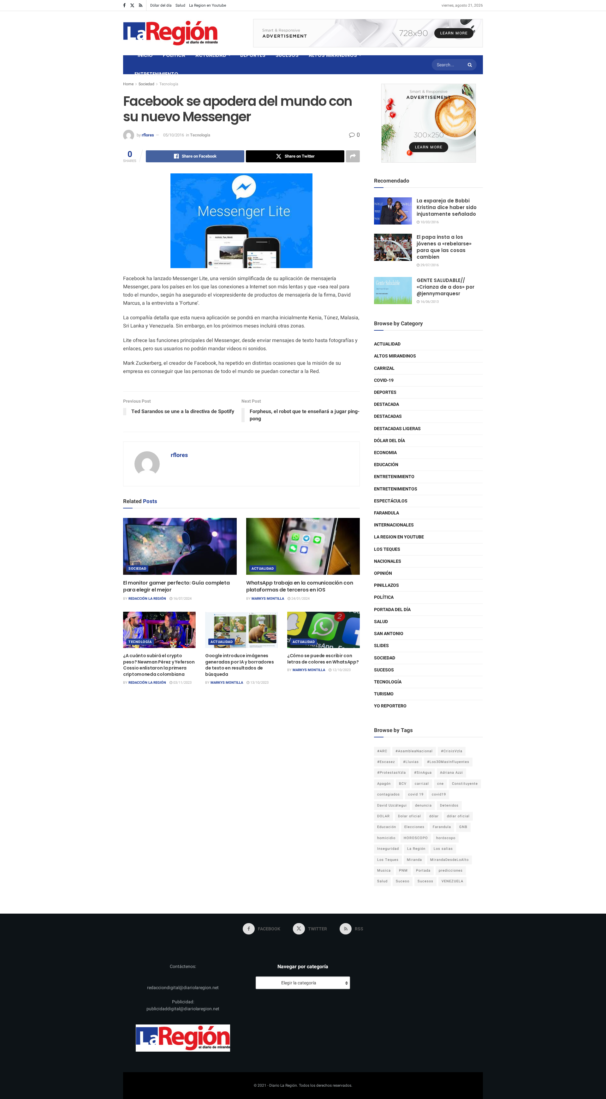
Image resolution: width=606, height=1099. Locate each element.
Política (384, 597)
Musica (384, 870)
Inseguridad (388, 848)
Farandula (386, 513)
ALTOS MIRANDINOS (333, 55)
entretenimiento (394, 476)
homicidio (386, 838)
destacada (386, 404)
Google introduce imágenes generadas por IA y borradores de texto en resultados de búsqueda (239, 664)
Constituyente (465, 783)
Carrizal (384, 368)
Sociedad (146, 84)
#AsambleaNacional (414, 751)
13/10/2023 (259, 682)
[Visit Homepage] (170, 33)
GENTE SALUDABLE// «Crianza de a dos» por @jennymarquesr (445, 287)
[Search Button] (471, 64)
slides (381, 645)
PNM (403, 870)
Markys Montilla (268, 598)
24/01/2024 (300, 598)
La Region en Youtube (207, 5)
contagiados (388, 794)
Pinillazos (386, 585)
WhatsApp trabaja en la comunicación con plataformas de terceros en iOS (299, 586)
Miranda (414, 859)
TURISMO (384, 694)
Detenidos (449, 805)
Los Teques (387, 549)
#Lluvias (411, 762)
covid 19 (416, 794)
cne (440, 783)
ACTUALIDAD (210, 55)
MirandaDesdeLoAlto (449, 859)
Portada (423, 870)
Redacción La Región (147, 598)
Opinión (383, 573)
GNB (463, 827)
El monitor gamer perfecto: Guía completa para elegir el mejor (176, 586)
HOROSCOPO (416, 838)
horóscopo (445, 838)
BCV (403, 783)
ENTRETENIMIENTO (156, 74)
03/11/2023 (182, 682)
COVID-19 (384, 380)
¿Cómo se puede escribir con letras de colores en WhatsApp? (323, 658)
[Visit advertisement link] (368, 33)
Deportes (385, 392)
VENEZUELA (452, 881)
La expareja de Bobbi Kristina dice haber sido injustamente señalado (447, 207)
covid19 (439, 794)
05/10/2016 (173, 135)
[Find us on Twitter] (132, 5)
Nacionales (387, 561)
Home (128, 84)
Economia (385, 452)
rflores (148, 135)
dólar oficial (458, 816)
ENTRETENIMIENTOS (395, 489)
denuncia (423, 805)
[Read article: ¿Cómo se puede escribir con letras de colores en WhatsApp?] (323, 630)
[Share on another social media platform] (353, 156)
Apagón (384, 783)
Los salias (443, 848)
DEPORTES (252, 55)
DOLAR (383, 816)
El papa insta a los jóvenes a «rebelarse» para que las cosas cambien (444, 247)
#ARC (382, 751)
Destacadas (388, 416)
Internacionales (394, 525)
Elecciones (414, 827)
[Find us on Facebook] (124, 5)
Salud (180, 5)
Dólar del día (161, 5)
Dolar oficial (409, 816)
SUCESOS (287, 55)
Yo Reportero (390, 706)
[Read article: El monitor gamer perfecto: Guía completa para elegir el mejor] (180, 546)
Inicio (145, 55)
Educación (386, 464)
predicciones (451, 870)
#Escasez (386, 762)
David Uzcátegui (392, 805)
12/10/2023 (341, 670)
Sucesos (384, 670)
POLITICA (174, 55)
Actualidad (263, 568)
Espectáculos (390, 501)
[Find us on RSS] (140, 5)
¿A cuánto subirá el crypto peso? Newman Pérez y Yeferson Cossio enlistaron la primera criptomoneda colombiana (159, 664)
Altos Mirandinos (395, 356)
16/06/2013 (429, 301)
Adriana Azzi (451, 772)
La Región (416, 848)
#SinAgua (423, 772)
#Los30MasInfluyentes (448, 762)
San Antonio (388, 633)
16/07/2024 (182, 598)
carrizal (422, 783)
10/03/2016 (429, 222)
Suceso (402, 881)
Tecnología (168, 84)
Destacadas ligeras (397, 428)
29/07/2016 (429, 265)
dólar (434, 816)
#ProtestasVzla (391, 772)
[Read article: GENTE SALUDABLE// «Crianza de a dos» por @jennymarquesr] (393, 290)
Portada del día (392, 609)
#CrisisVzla (451, 751)
